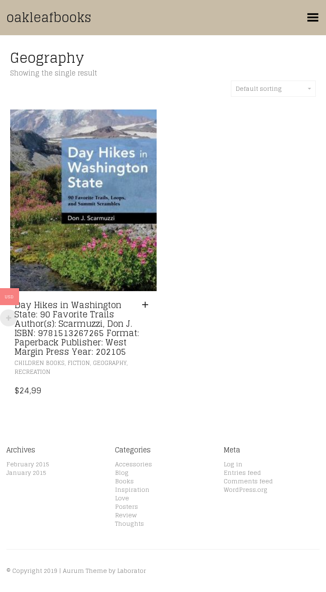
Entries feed (242, 472)
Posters (126, 506)
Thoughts (129, 523)
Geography (109, 363)
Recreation (32, 372)
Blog (122, 472)
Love (122, 498)
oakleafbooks (48, 17)
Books (124, 481)
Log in (233, 464)
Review (126, 515)
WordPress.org (245, 489)
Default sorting (259, 88)
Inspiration (132, 489)
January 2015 (26, 472)
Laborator (131, 570)
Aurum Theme (85, 570)
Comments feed (248, 481)
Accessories (133, 464)
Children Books (39, 363)
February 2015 (27, 464)
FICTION (78, 363)
